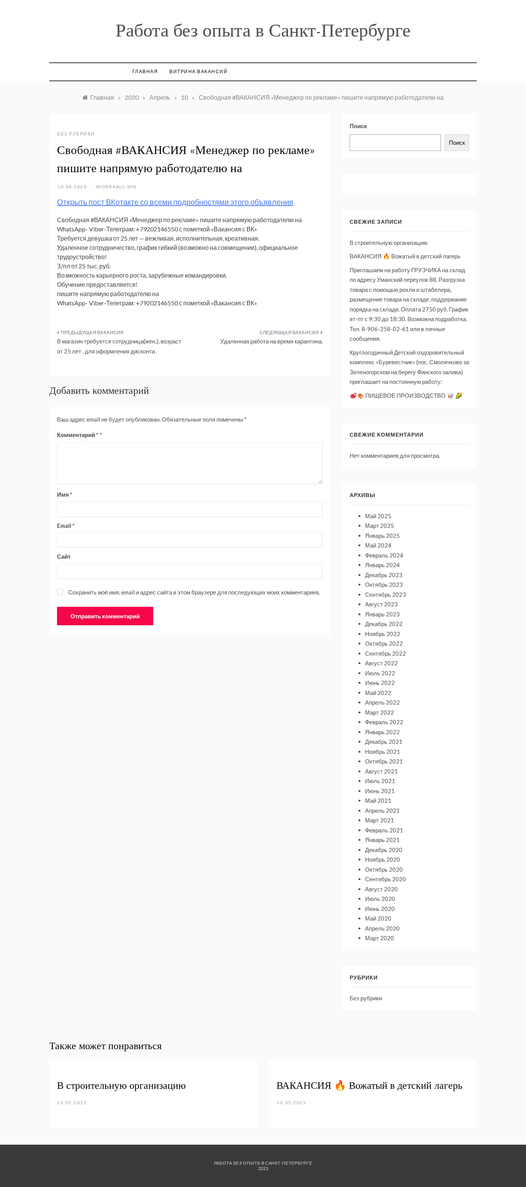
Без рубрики (76, 134)
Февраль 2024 (384, 555)
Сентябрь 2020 (385, 879)
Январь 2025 (382, 535)
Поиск (358, 125)
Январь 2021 (382, 839)
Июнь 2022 (380, 682)
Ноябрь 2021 (382, 751)
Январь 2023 (382, 614)
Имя (64, 494)
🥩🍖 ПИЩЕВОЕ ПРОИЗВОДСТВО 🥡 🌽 (406, 395)
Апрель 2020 (382, 928)
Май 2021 (378, 800)
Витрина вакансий (198, 71)
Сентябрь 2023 (385, 594)
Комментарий (78, 434)
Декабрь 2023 (383, 574)
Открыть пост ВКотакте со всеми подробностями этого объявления (175, 201)
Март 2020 (379, 937)
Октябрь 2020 (384, 869)
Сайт (63, 556)
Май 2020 (378, 918)
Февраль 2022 (384, 721)
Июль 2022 (380, 673)
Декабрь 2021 (383, 741)
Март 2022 (379, 712)
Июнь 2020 (380, 908)
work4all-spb (116, 186)
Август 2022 (381, 663)
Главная (145, 71)
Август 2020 (381, 889)
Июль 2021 (380, 780)
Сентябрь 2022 (385, 653)
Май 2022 (378, 692)
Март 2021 (379, 820)
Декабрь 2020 (383, 849)
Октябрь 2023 (384, 584)
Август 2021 (381, 771)
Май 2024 (378, 545)
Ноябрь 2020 (382, 859)
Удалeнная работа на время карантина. (271, 341)
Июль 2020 (380, 898)
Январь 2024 (382, 564)
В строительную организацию (388, 242)
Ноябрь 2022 (382, 633)
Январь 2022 (382, 731)
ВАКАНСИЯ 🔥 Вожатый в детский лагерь (405, 256)
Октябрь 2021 (384, 761)
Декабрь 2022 (383, 623)
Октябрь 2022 (384, 643)
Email (66, 525)
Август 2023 (381, 604)
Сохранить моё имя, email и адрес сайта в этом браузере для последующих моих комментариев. (194, 592)
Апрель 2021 (382, 810)
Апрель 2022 (382, 702)
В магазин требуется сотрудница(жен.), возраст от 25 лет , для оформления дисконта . (119, 346)
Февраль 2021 (384, 830)
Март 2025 (379, 525)
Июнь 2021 (380, 790)
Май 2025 (378, 515)
